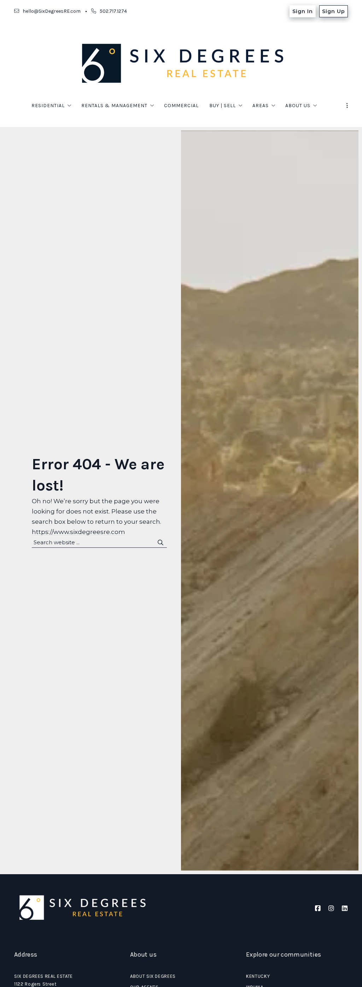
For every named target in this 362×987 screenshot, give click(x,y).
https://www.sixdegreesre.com (78, 531)
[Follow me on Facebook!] (318, 908)
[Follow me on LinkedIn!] (344, 908)
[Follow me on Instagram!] (331, 908)
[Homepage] (181, 63)
